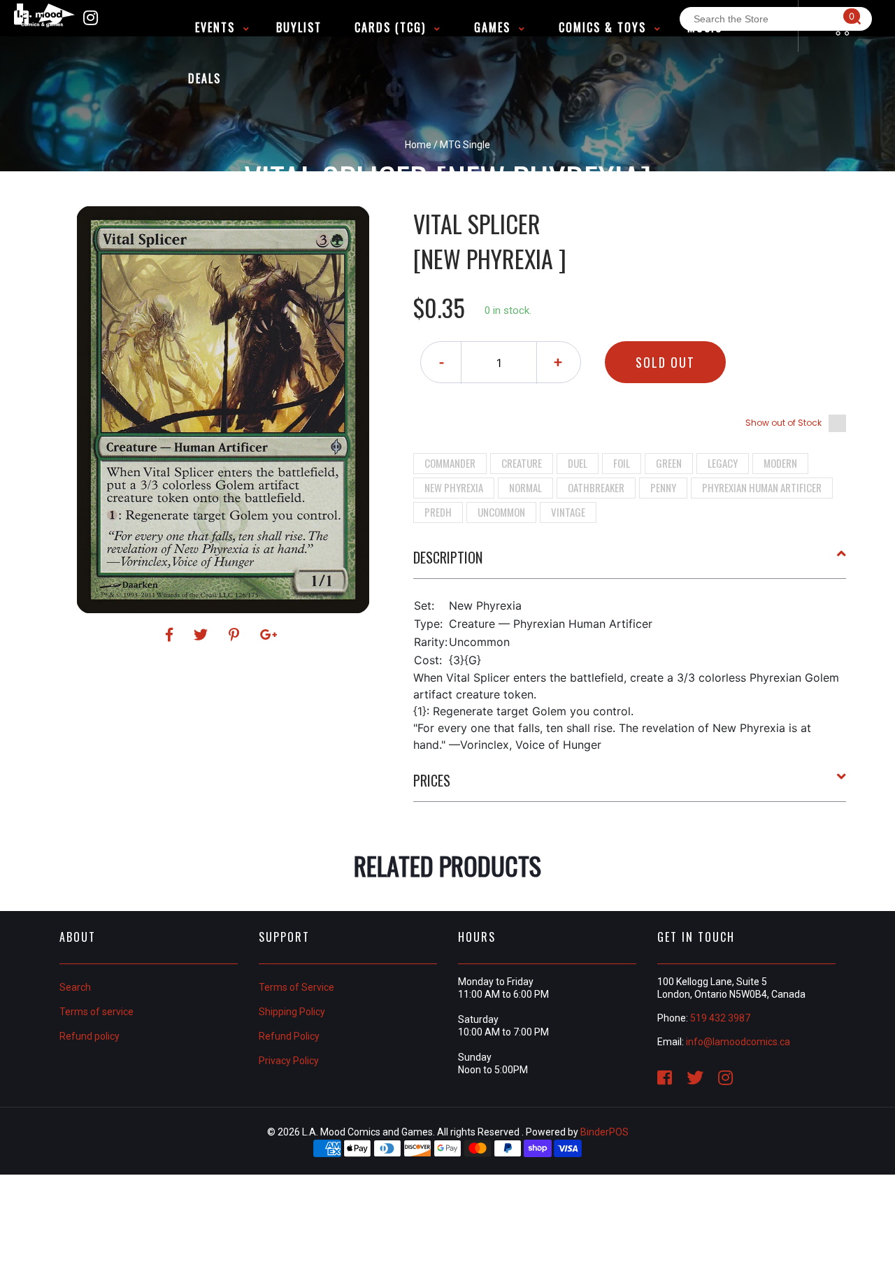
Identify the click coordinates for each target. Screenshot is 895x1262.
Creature (521, 463)
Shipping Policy (292, 1011)
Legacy (723, 463)
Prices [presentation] (431, 780)
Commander (449, 463)
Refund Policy (289, 1036)
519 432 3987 (720, 1018)
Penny (663, 487)
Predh (438, 511)
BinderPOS (604, 1132)
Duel (577, 463)
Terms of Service (296, 987)
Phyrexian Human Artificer (762, 487)
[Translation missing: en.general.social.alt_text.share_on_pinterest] (236, 634)
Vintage (568, 511)
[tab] (630, 563)
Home (418, 144)
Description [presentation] (447, 557)
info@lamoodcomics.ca (738, 1041)
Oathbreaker (596, 487)
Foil (621, 463)
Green (669, 463)
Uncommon (501, 511)
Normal (525, 487)
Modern (780, 463)
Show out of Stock (783, 423)
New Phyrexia (453, 487)
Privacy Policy (289, 1060)
